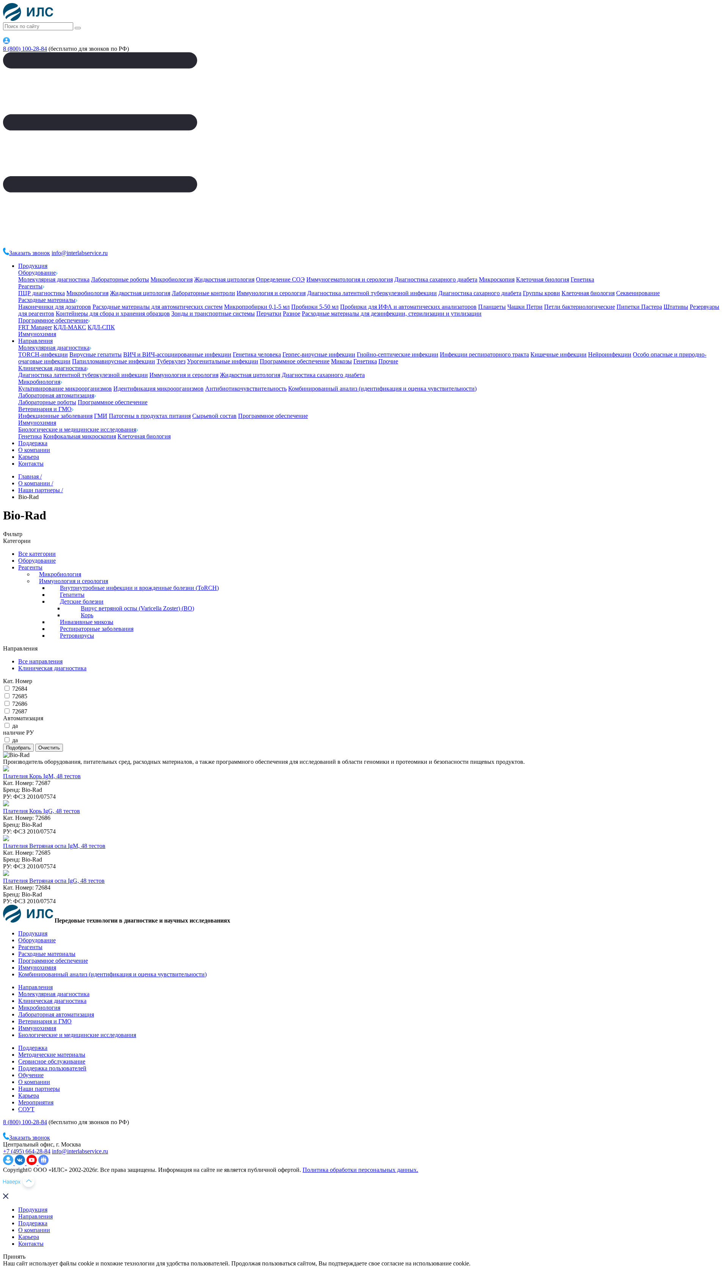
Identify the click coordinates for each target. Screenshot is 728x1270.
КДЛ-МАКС (69, 327)
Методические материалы (51, 1054)
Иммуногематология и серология (349, 279)
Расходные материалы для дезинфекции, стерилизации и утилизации (392, 313)
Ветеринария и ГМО (45, 409)
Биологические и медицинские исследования (77, 429)
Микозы (341, 361)
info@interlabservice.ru (80, 253)
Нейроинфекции (609, 354)
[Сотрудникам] (6, 42)
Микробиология (172, 279)
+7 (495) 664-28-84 (26, 1151)
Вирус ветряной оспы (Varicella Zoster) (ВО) (137, 608)
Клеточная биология (542, 279)
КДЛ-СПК (101, 327)
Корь (87, 615)
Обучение (31, 1075)
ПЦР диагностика (41, 293)
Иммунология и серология (271, 293)
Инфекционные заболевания (55, 416)
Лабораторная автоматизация (56, 395)
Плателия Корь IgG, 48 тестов (41, 811)
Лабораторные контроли (203, 293)
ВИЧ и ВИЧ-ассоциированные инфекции (177, 354)
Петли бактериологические (579, 306)
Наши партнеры (39, 1088)
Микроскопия (497, 279)
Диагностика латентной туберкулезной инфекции (372, 293)
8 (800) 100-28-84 (25, 48)
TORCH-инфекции (43, 354)
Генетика (582, 279)
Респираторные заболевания (96, 629)
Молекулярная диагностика (53, 279)
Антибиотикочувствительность (246, 388)
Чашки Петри (525, 306)
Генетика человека (257, 354)
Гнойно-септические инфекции (397, 354)
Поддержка (32, 443)
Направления (35, 341)
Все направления (40, 661)
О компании (34, 450)
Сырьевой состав (214, 416)
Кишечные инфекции (558, 354)
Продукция (32, 266)
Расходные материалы (46, 300)
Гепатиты (72, 594)
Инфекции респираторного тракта (484, 354)
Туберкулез (171, 361)
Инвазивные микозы (86, 622)
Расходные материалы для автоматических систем (158, 306)
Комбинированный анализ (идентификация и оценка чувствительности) (382, 388)
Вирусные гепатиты (95, 354)
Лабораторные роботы (120, 279)
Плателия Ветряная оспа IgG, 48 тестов (54, 880)
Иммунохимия (37, 334)
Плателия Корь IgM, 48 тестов (42, 776)
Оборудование (37, 272)
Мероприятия (35, 1102)
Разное (291, 313)
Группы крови (541, 293)
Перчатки (268, 313)
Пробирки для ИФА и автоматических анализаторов (408, 306)
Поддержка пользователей (52, 1068)
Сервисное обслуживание (51, 1061)
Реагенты (30, 286)
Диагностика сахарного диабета (435, 279)
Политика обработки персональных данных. (360, 1170)
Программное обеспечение (53, 320)
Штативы (676, 306)
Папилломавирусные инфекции (113, 361)
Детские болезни (82, 601)
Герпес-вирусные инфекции (318, 354)
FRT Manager (35, 327)
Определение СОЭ (280, 279)
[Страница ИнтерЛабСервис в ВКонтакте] (21, 1163)
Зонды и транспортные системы (213, 313)
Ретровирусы (77, 635)
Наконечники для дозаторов (54, 306)
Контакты (31, 463)
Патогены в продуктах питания (150, 416)
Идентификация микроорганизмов (158, 388)
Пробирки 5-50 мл (315, 306)
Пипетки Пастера (639, 306)
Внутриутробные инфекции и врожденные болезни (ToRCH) (139, 588)
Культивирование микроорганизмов (65, 388)
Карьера (28, 457)
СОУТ (26, 1109)
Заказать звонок (29, 253)
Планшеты (492, 306)
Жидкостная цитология (224, 279)
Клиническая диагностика (52, 368)
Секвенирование (638, 293)
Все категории (37, 554)
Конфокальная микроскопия (79, 436)
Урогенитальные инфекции (222, 361)
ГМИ (100, 416)
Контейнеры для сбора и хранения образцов (113, 313)
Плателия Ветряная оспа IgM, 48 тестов (54, 846)
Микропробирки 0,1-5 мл (257, 306)
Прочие (388, 361)
